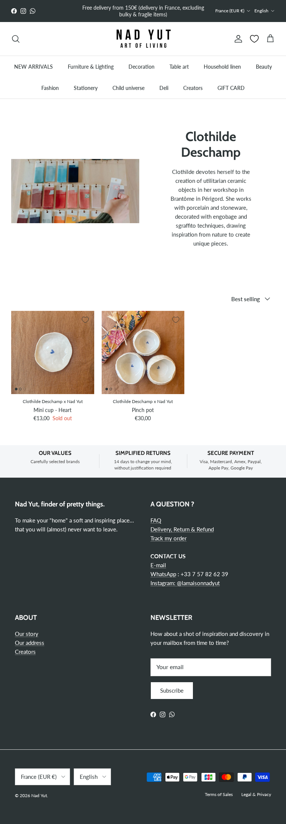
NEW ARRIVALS (33, 66)
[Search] (15, 38)
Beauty (264, 66)
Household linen (222, 66)
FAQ (155, 520)
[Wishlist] (254, 39)
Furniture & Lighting (91, 66)
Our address (29, 642)
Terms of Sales (219, 794)
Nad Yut (39, 795)
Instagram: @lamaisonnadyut (185, 583)
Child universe (128, 88)
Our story (26, 633)
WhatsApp (163, 574)
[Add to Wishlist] (85, 320)
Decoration (141, 66)
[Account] (237, 38)
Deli (163, 88)
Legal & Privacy (256, 794)
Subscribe (172, 690)
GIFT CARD (231, 88)
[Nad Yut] (143, 39)
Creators (193, 88)
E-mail (158, 565)
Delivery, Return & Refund (182, 529)
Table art (179, 66)
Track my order (168, 538)
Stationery (86, 88)
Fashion (50, 88)
